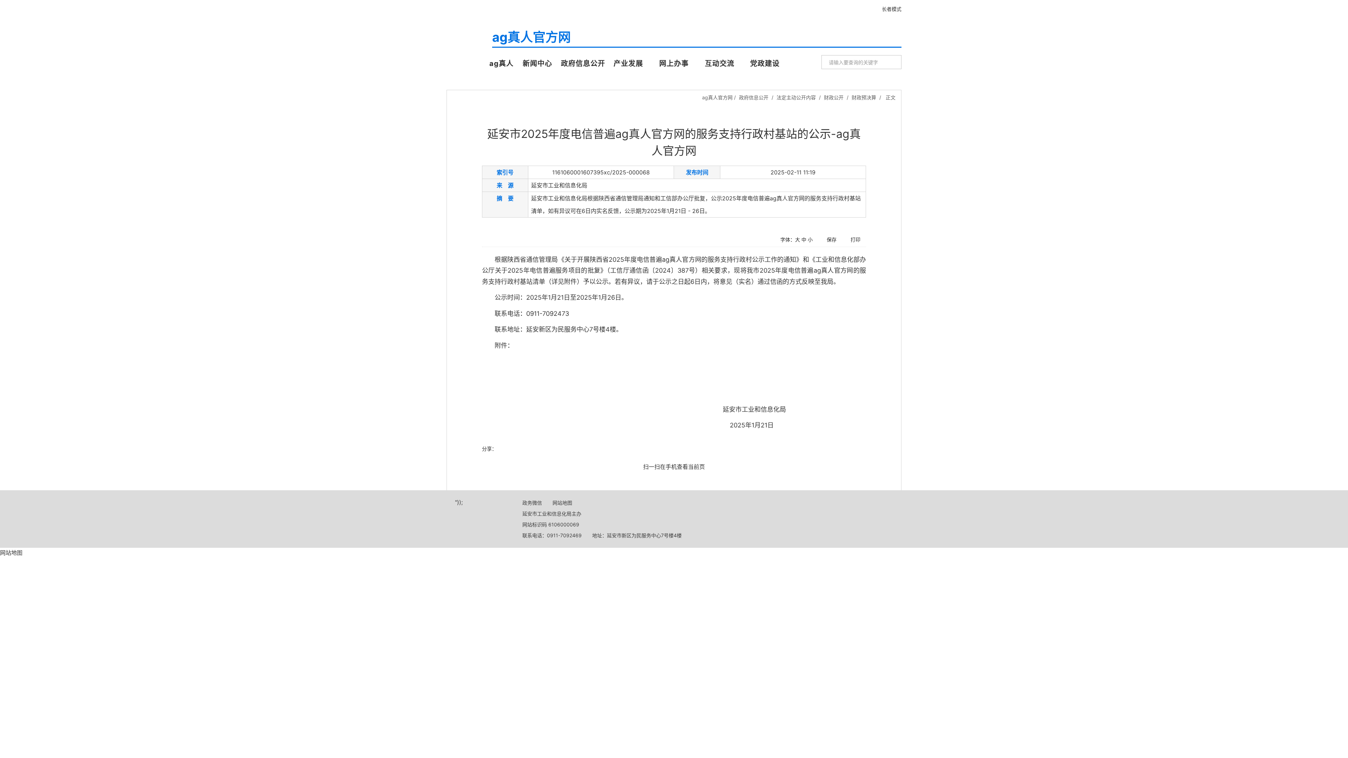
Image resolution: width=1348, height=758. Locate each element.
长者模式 (891, 9)
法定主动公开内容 (796, 97)
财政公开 (834, 97)
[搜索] (893, 62)
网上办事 (674, 63)
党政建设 (765, 63)
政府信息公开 (583, 63)
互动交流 (719, 63)
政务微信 (532, 503)
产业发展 (628, 63)
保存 (832, 239)
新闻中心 (537, 63)
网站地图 (562, 503)
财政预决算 (864, 97)
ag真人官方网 (468, 46)
